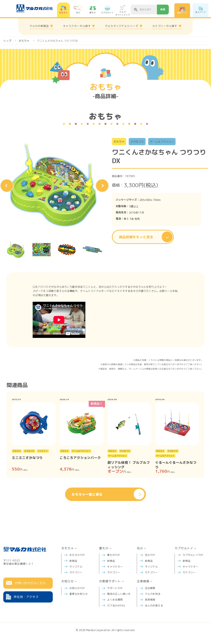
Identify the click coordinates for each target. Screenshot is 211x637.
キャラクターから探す (77, 26)
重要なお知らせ (78, 594)
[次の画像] (102, 185)
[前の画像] (6, 185)
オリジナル (75, 566)
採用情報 (150, 599)
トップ (7, 41)
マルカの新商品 (39, 26)
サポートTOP (114, 588)
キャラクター (115, 566)
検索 (162, 9)
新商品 (73, 561)
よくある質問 (115, 599)
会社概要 (150, 588)
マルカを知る (153, 594)
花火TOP (150, 555)
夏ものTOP (113, 555)
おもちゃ (24, 41)
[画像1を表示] (16, 249)
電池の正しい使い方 (119, 594)
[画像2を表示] (41, 249)
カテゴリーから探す (164, 26)
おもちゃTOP (77, 555)
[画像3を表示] (67, 249)
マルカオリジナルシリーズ (121, 26)
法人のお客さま (154, 605)
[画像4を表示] (92, 249)
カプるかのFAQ (116, 605)
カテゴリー (75, 572)
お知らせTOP (77, 588)
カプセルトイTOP (193, 555)
